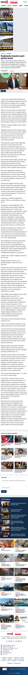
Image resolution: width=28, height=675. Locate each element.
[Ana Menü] (26, 2)
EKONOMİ (9, 53)
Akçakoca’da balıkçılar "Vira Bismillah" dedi (6, 610)
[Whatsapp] (21, 641)
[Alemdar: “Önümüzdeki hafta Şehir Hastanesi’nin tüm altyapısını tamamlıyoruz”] (7, 619)
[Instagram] (14, 641)
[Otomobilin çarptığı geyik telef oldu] (7, 572)
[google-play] (17, 663)
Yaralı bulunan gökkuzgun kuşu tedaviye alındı (20, 551)
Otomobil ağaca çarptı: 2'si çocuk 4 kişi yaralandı (20, 565)
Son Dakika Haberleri (7, 652)
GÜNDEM (3, 5)
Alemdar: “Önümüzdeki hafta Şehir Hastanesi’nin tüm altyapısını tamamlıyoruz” (6, 627)
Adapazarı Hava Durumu (8, 646)
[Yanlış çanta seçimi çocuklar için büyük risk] (7, 558)
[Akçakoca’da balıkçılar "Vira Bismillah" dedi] (7, 602)
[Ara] (24, 2)
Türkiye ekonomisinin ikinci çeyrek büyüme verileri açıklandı (6, 444)
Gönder (4, 491)
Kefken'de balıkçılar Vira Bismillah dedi (6, 594)
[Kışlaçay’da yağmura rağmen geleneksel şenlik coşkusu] (21, 587)
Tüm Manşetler (6, 651)
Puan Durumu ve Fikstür (8, 649)
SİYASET (21, 5)
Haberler (3, 53)
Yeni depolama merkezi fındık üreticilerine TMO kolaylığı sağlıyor (20, 579)
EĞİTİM (3, 660)
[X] (9, 641)
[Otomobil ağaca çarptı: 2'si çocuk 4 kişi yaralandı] (21, 558)
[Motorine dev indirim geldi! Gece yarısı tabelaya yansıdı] (7, 465)
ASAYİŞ (9, 5)
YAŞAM (26, 5)
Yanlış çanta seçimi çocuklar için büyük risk (6, 565)
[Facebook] (7, 641)
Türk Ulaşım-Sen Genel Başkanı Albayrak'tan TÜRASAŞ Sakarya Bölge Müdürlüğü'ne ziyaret (20, 611)
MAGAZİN (14, 660)
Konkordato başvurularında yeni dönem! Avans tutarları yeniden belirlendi (20, 471)
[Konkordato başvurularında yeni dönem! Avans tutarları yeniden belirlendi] (21, 465)
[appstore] (10, 663)
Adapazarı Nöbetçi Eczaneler (9, 645)
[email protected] (14, 638)
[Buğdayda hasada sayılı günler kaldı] (14, 81)
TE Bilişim (17, 673)
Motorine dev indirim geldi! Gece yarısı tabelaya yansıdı (7, 470)
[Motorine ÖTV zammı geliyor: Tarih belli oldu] (21, 439)
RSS (5, 669)
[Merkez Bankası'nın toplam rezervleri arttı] (21, 451)
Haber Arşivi (5, 654)
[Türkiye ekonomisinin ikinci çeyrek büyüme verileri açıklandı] (7, 439)
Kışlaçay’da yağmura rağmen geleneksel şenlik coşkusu (20, 595)
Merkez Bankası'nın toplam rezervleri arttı (20, 457)
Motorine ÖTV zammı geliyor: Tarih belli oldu (21, 444)
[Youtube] (19, 641)
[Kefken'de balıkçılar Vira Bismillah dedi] (7, 587)
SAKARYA (14, 5)
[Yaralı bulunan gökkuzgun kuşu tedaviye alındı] (21, 544)
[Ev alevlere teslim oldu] (7, 544)
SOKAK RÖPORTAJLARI (19, 659)
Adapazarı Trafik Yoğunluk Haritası (10, 648)
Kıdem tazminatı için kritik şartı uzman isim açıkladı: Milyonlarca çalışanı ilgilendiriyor (6, 458)
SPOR (8, 660)
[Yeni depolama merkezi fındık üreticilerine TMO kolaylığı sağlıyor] (21, 572)
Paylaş (4, 90)
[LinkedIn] (16, 641)
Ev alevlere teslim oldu (5, 550)
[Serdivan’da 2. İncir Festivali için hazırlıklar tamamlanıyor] (21, 619)
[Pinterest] (12, 641)
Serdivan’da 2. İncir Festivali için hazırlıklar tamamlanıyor (20, 626)
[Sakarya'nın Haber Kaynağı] (9, 2)
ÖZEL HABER (21, 660)
